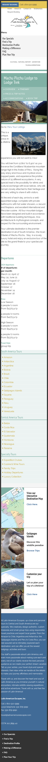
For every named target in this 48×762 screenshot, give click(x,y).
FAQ (4, 51)
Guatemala (9, 435)
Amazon (8, 357)
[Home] (24, 23)
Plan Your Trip (8, 54)
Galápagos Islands (13, 390)
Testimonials (38, 8)
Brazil (6, 374)
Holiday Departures (13, 472)
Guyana (7, 394)
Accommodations (14, 98)
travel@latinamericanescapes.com (16, 715)
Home (9, 8)
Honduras (9, 440)
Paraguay (8, 399)
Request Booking (9, 5)
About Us (17, 8)
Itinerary (24, 89)
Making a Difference (11, 48)
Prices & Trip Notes (15, 94)
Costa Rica (9, 427)
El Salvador (9, 431)
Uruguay (8, 407)
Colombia (8, 382)
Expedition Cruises (13, 460)
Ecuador (8, 386)
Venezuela (9, 411)
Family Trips (9, 468)
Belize (7, 423)
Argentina (8, 365)
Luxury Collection (12, 476)
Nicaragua (9, 444)
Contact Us (27, 8)
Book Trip (33, 98)
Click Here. (32, 504)
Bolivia (7, 370)
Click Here (32, 594)
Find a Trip (7, 41)
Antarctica (9, 361)
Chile (6, 378)
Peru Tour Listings (16, 127)
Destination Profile (10, 45)
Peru (6, 403)
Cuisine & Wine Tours (14, 464)
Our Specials (8, 38)
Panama (8, 448)
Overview (10, 89)
